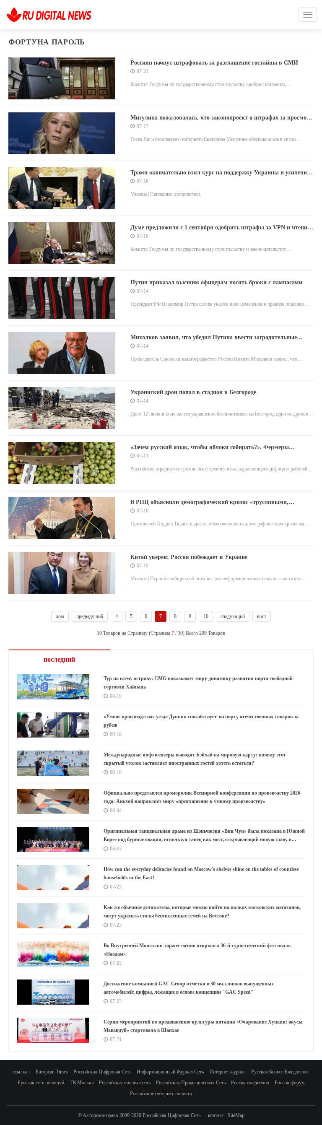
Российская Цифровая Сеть (102, 1072)
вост (261, 616)
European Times (52, 1072)
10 (205, 616)
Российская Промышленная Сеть (191, 1083)
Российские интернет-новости (161, 1093)
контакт (216, 1115)
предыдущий (89, 616)
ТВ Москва (81, 1083)
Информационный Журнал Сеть (170, 1072)
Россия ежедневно (250, 1083)
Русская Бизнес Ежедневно (279, 1072)
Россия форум (290, 1083)
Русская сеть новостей (41, 1083)
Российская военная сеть (125, 1083)
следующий (233, 616)
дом (60, 616)
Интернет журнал (227, 1072)
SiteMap (236, 1115)
